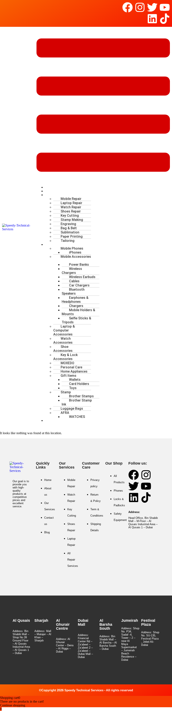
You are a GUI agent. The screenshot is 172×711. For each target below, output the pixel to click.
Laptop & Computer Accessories (64, 330)
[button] (103, 105)
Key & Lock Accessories (65, 357)
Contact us (56, 420)
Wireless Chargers (72, 271)
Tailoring (67, 241)
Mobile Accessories (76, 257)
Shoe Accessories (63, 349)
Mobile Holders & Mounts (78, 312)
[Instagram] (140, 7)
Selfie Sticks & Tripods (76, 320)
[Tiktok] (164, 18)
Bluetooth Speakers (73, 291)
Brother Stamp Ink (77, 402)
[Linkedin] (152, 18)
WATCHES (77, 417)
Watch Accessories (63, 340)
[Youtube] (164, 7)
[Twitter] (152, 7)
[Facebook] (127, 7)
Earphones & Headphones (75, 300)
